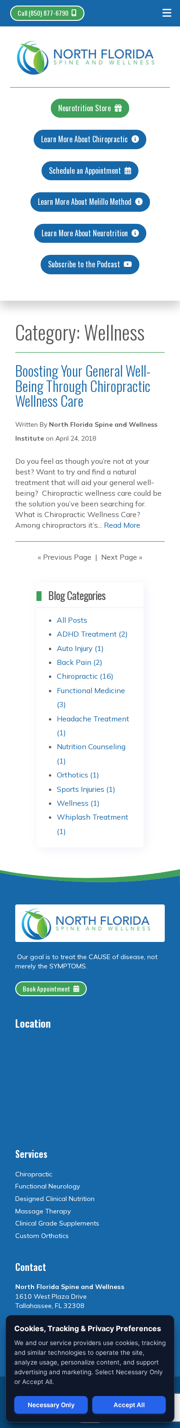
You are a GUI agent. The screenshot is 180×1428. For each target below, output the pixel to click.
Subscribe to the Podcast (84, 264)
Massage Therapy (43, 1211)
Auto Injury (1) (80, 648)
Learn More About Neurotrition (85, 233)
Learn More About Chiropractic (84, 139)
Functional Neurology (47, 1186)
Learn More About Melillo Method (85, 201)
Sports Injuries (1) (86, 789)
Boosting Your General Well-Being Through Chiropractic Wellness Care (82, 385)
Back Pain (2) (79, 662)
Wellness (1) (78, 803)
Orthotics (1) (78, 774)
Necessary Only (51, 1405)
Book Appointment (46, 988)
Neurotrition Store (84, 108)
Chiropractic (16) (85, 676)
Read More (122, 525)
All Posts (72, 620)
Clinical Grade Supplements (57, 1223)
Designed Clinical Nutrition (55, 1198)
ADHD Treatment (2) (92, 633)
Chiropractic (33, 1174)
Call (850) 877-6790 (43, 13)
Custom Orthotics (42, 1236)
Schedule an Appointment (85, 170)
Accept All (129, 1405)
